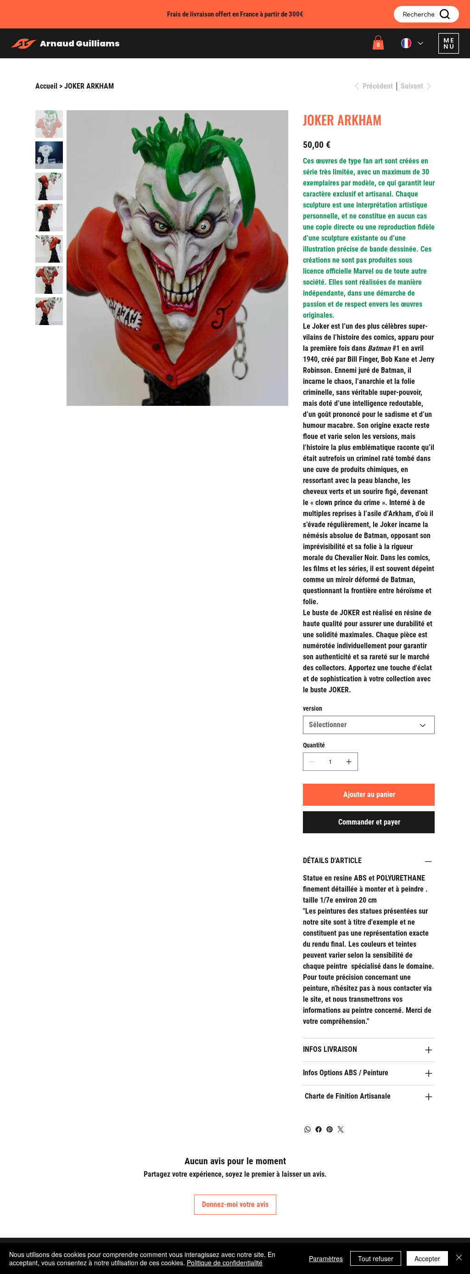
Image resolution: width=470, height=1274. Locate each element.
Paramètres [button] (326, 1258)
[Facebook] (318, 1129)
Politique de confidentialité (225, 1262)
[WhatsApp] (307, 1129)
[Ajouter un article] (349, 761)
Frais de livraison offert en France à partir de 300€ (235, 14)
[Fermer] (458, 1258)
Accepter (427, 1258)
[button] (378, 42)
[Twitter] (340, 1129)
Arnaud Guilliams (80, 43)
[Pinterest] (329, 1129)
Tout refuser (375, 1258)
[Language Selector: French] (411, 43)
